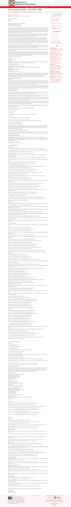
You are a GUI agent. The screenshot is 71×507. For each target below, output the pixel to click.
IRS (59, 69)
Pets (53, 51)
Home (10, 12)
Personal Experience (53, 58)
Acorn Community (37, 495)
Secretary (51, 503)
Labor (51, 59)
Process (54, 59)
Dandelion (59, 78)
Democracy (51, 66)
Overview (57, 63)
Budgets (55, 64)
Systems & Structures (39, 7)
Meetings (54, 63)
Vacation (59, 51)
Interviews (56, 69)
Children (11, 16)
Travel (51, 80)
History (61, 74)
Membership (53, 48)
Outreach (61, 23)
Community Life (58, 73)
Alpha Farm (52, 54)
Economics (52, 35)
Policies (59, 57)
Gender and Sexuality (26, 16)
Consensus (52, 70)
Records (57, 60)
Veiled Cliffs (53, 80)
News (45, 7)
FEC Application (52, 81)
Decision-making (58, 81)
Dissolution (59, 58)
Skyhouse (55, 52)
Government (52, 69)
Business (54, 47)
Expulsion (51, 63)
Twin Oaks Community (14, 14)
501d (54, 60)
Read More (17, 503)
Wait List (55, 66)
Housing (51, 47)
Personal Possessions (53, 56)
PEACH (54, 503)
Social (21, 12)
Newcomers (59, 59)
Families (24, 12)
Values (51, 64)
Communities (32, 7)
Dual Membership (52, 75)
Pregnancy (51, 82)
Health (55, 77)
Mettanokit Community (57, 74)
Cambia (14, 495)
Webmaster (57, 503)
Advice (57, 56)
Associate (60, 53)
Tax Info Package (54, 53)
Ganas (51, 51)
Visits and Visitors (55, 71)
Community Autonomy (54, 57)
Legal (56, 80)
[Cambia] (10, 497)
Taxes (52, 33)
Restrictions (59, 80)
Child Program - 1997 (54, 16)
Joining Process (53, 39)
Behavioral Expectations (19, 16)
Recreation (51, 60)
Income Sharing (59, 66)
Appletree (52, 52)
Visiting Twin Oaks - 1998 (55, 23)
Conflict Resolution (56, 82)
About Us (26, 7)
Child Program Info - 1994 (55, 25)
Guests (58, 48)
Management (52, 77)
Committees (55, 51)
